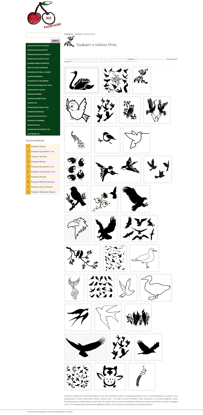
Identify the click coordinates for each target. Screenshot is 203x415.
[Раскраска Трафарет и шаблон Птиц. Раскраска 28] (108, 317)
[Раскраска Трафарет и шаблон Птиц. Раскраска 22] (144, 258)
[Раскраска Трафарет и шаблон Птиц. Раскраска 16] (135, 199)
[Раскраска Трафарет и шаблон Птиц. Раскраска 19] (139, 228)
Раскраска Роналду (38, 177)
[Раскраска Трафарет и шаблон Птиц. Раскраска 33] (78, 376)
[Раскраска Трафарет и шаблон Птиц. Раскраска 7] (157, 110)
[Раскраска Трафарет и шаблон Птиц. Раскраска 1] (81, 80)
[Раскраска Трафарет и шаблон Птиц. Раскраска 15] (104, 199)
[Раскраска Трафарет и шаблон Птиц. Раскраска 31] (121, 347)
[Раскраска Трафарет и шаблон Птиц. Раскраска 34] (109, 376)
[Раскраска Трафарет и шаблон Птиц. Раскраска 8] (78, 139)
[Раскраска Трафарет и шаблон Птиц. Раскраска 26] (156, 287)
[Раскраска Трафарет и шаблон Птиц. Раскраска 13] (158, 169)
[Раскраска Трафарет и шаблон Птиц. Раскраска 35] (141, 376)
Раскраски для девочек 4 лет (42, 167)
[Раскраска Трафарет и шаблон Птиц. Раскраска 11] (78, 169)
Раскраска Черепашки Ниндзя (43, 192)
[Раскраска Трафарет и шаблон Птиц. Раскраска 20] (82, 258)
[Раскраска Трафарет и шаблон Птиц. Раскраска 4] (78, 110)
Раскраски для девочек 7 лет (42, 151)
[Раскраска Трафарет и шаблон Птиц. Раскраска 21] (115, 258)
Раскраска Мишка (38, 162)
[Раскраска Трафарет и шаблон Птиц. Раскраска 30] (85, 347)
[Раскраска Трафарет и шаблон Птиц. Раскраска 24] (100, 287)
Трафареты (68, 34)
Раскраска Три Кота (39, 157)
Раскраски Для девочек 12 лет (43, 172)
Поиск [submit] (55, 41)
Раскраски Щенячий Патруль (43, 182)
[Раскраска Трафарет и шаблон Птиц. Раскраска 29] (138, 317)
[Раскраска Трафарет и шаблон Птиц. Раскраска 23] (74, 287)
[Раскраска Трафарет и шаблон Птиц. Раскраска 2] (116, 80)
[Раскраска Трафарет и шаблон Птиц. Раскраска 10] (136, 139)
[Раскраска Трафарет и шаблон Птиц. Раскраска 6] (130, 110)
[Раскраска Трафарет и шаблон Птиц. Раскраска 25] (127, 287)
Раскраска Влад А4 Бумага (42, 187)
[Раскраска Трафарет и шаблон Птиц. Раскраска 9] (107, 139)
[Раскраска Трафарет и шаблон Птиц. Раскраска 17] (78, 228)
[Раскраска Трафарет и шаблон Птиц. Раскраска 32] (148, 347)
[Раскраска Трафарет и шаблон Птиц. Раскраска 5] (105, 110)
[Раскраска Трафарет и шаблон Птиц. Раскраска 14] (76, 199)
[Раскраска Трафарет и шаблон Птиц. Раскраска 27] (78, 317)
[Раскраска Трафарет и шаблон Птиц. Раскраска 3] (142, 80)
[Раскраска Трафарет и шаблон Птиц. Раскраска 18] (105, 228)
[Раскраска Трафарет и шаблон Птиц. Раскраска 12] (117, 169)
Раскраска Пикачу (38, 146)
